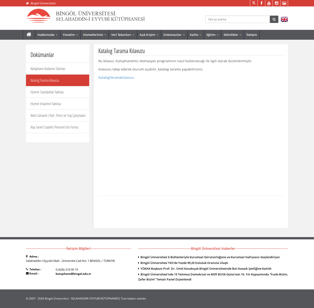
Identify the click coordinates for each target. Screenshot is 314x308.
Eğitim (213, 35)
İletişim (251, 35)
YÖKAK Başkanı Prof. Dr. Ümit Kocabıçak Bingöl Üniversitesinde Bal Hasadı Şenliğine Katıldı (205, 268)
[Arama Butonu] (274, 19)
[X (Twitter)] (253, 3)
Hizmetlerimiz (95, 35)
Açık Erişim (150, 35)
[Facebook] (261, 3)
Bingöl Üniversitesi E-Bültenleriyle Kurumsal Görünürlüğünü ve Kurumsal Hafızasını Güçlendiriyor (210, 257)
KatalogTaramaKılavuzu (116, 77)
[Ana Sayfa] (29, 34)
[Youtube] (269, 3)
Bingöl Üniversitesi (43, 3)
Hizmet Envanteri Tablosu (46, 103)
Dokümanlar (175, 35)
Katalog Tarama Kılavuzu (45, 80)
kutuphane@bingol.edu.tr (73, 274)
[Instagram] (276, 3)
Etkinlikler (233, 35)
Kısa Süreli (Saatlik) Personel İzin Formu (54, 127)
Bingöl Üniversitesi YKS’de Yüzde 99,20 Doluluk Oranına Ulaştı (184, 263)
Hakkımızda (48, 35)
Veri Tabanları (124, 35)
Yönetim (71, 35)
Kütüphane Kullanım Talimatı (48, 68)
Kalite (196, 35)
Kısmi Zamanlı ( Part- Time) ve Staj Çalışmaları (58, 115)
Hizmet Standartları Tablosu (47, 92)
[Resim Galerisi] (284, 3)
